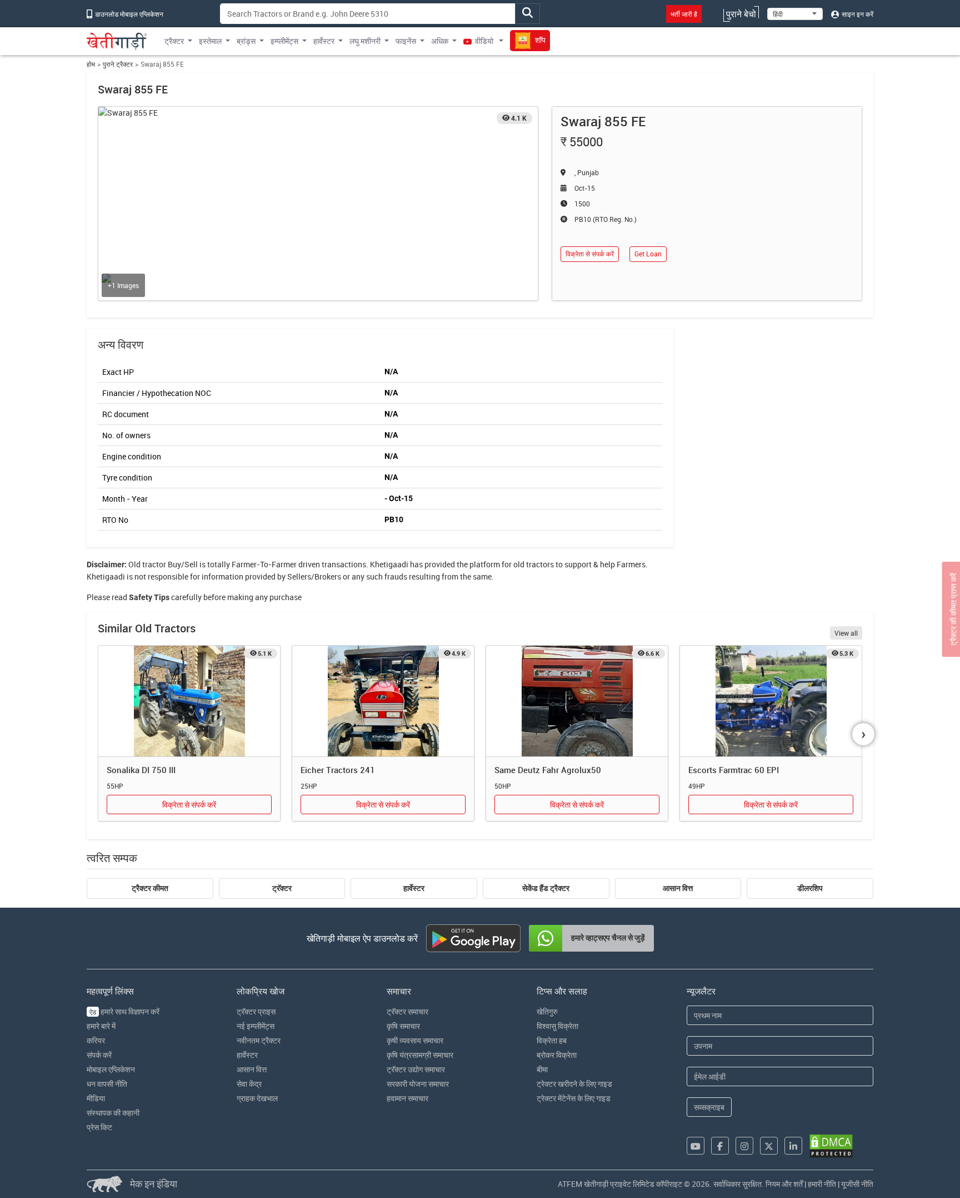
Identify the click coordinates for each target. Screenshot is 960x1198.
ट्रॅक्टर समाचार (407, 1011)
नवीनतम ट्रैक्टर (259, 1040)
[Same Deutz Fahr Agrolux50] (577, 701)
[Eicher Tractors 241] (383, 701)
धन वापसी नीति (107, 1083)
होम (91, 64)
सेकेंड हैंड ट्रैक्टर (545, 888)
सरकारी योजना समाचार (418, 1083)
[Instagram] (744, 1146)
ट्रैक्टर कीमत (150, 888)
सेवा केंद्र (249, 1083)
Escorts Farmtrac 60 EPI (733, 769)
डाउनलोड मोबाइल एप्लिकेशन (128, 13)
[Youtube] (695, 1146)
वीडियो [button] (484, 41)
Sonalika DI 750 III (141, 769)
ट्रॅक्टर (282, 888)
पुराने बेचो (741, 14)
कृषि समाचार (403, 1026)
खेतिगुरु (547, 1011)
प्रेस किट (99, 1127)
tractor (154, 564)
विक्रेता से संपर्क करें (590, 254)
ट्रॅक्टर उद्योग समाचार (416, 1069)
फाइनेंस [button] (406, 41)
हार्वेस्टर (413, 888)
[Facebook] (720, 1146)
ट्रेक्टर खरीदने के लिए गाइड (574, 1083)
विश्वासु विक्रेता (557, 1026)
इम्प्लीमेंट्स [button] (284, 41)
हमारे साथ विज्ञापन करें (124, 1011)
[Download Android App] (473, 938)
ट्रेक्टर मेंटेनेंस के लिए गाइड (574, 1098)
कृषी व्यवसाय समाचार (415, 1040)
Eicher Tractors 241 (338, 769)
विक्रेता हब (552, 1040)
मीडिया (96, 1098)
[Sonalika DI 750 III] (189, 701)
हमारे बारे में (101, 1026)
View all (846, 632)
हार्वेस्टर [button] (323, 41)
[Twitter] (769, 1146)
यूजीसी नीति (857, 1184)
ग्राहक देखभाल (257, 1098)
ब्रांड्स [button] (246, 41)
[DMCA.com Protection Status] (831, 1146)
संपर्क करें (99, 1055)
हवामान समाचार (407, 1098)
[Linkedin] (793, 1146)
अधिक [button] (439, 41)
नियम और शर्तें (784, 1184)
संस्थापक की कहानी (113, 1112)
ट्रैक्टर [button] (174, 41)
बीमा (542, 1069)
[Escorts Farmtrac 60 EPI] (771, 701)
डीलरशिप (810, 888)
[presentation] (863, 734)
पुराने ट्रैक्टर (118, 64)
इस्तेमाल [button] (210, 41)
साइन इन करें (856, 13)
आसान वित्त (678, 888)
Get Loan (648, 254)
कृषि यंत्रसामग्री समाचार (420, 1055)
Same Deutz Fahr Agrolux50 (547, 769)
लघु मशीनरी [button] (365, 41)
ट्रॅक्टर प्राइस (256, 1011)
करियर (96, 1040)
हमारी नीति (822, 1184)
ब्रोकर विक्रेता (557, 1055)
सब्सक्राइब (709, 1107)
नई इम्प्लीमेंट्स (255, 1026)
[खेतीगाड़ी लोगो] (117, 41)
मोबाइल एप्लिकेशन (111, 1069)
